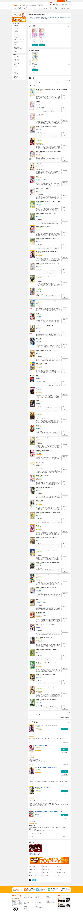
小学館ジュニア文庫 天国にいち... (34, 64)
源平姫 (37, 313)
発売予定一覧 (16, 25)
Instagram (26, 906)
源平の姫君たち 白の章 (40, 599)
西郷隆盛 (37, 400)
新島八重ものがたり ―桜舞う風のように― (44, 487)
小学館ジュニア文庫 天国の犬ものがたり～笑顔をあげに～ (47, 562)
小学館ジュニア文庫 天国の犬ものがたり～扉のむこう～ (47, 537)
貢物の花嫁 (38, 101)
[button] (35, 45)
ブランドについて (49, 897)
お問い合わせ (37, 904)
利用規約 (47, 900)
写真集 (15, 66)
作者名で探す (16, 74)
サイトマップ (48, 904)
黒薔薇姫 (37, 375)
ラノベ (40, 8)
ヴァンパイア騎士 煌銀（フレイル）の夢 (44, 637)
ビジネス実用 (50, 8)
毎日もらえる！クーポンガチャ (19, 39)
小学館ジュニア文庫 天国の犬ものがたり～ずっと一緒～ (47, 687)
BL (30, 8)
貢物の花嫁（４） (41, 39)
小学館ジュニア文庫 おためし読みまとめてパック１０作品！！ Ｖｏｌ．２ (51, 574)
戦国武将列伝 (38, 413)
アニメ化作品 (16, 30)
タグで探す (15, 72)
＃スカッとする (36, 833)
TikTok (25, 907)
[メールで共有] (32, 880)
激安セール (15, 36)
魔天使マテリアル (39, 500)
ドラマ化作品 (16, 31)
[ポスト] (30, 880)
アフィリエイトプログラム (39, 907)
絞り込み (24, 5)
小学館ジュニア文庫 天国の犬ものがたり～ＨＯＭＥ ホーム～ (48, 437)
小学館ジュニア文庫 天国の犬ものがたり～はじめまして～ (47, 550)
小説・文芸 (45, 8)
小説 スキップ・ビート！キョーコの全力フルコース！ (46, 624)
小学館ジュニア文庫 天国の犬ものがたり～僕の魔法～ (46, 587)
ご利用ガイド (69, 8)
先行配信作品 (16, 42)
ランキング (26, 900)
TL (35, 8)
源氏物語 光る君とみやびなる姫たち (43, 226)
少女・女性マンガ (25, 8)
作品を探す (37, 897)
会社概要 (47, 896)
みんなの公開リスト (17, 47)
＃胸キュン (41, 833)
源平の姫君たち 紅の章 (40, 612)
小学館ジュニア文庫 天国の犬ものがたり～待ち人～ (46, 276)
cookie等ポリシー (49, 903)
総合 (15, 8)
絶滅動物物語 (38, 163)
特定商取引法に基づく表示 (50, 902)
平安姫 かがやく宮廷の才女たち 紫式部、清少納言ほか (47, 251)
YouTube (25, 908)
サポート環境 (37, 901)
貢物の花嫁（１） (34, 39)
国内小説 (40, 229)
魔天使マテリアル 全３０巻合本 (42, 188)
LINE (25, 903)
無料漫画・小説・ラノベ (28, 897)
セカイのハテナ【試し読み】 (41, 363)
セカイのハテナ (39, 288)
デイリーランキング (17, 28)
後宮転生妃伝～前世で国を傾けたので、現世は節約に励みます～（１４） (49, 811)
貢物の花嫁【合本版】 (40, 114)
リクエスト (37, 906)
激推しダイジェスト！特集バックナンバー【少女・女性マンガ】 (35, 854)
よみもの (40, 92)
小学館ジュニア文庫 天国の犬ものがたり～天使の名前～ (47, 649)
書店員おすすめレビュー (18, 48)
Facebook (26, 909)
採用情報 (47, 898)
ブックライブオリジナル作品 (18, 41)
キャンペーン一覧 (17, 45)
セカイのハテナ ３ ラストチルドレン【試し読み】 (46, 300)
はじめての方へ (63, 8)
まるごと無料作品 (17, 34)
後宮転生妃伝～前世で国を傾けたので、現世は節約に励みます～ (47, 17)
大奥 (37, 176)
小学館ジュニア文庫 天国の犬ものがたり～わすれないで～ (47, 662)
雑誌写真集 (56, 8)
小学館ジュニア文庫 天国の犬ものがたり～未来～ (46, 674)
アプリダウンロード (38, 898)
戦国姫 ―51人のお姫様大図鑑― (42, 450)
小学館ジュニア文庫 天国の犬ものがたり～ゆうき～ (46, 238)
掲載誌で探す (16, 76)
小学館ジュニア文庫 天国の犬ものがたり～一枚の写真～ (47, 126)
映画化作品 (15, 32)
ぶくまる (15, 51)
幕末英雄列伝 (38, 338)
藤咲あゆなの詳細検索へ (65, 717)
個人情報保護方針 (49, 901)
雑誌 (15, 64)
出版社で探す (16, 77)
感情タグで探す (16, 79)
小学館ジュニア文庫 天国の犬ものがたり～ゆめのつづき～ (47, 213)
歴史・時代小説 (43, 179)
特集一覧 (15, 44)
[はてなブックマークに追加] (35, 880)
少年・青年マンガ (20, 8)
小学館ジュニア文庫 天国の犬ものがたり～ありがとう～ (47, 699)
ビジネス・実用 (17, 63)
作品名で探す (16, 73)
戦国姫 (37, 139)
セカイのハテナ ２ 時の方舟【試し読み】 (44, 325)
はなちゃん (33, 821)
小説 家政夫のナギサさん (41, 462)
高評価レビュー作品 (17, 49)
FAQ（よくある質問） (38, 902)
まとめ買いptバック (17, 37)
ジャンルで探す (16, 70)
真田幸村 (37, 425)
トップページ (26, 896)
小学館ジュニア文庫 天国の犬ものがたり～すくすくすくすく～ (48, 201)
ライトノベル (16, 60)
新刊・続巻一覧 (16, 26)
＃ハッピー (31, 833)
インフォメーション (38, 903)
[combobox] (31, 5)
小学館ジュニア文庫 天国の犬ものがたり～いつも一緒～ (47, 350)
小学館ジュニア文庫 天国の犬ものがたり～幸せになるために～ (48, 512)
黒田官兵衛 (38, 388)
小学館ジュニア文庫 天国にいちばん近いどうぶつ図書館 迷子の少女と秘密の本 (52, 89)
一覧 (68, 26)
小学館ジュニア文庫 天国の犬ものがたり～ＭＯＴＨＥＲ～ (47, 263)
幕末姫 (37, 525)
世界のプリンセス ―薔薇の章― (42, 475)
